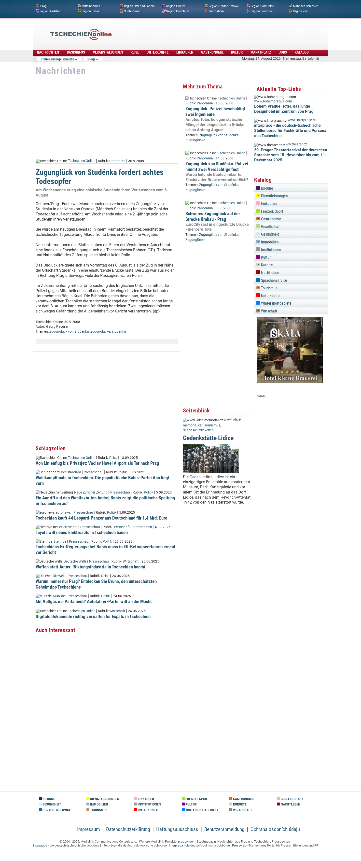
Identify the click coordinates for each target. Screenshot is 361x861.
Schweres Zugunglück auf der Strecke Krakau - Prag (212, 216)
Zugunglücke (100, 331)
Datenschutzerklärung (128, 829)
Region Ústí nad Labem (139, 6)
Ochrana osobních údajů (275, 829)
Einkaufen (184, 52)
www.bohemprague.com (273, 101)
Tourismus (212, 425)
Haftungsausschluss (177, 829)
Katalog (302, 52)
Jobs (283, 52)
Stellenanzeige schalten (57, 59)
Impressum (88, 829)
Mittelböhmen (91, 6)
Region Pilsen (91, 11)
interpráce (40, 845)
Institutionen (270, 249)
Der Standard (71, 472)
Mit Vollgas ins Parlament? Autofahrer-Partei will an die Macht (94, 601)
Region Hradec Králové (223, 6)
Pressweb (239, 845)
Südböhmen (132, 11)
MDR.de (59, 596)
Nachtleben (269, 272)
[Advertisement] (193, 30)
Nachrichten (48, 52)
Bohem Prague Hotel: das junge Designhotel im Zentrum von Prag (283, 109)
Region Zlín (300, 11)
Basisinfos (76, 52)
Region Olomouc (262, 11)
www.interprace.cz (302, 120)
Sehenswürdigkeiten (198, 430)
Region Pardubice (262, 6)
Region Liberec (175, 6)
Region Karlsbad (50, 11)
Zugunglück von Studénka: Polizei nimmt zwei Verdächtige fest (216, 166)
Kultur (237, 52)
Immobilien (269, 242)
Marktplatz (260, 52)
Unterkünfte (157, 52)
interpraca (176, 845)
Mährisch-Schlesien (306, 6)
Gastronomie (212, 52)
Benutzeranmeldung (224, 829)
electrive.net (68, 527)
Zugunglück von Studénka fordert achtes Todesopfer (100, 177)
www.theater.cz (295, 144)
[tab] (291, 187)
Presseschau (93, 472)
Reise (135, 52)
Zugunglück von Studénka (69, 331)
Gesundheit (269, 234)
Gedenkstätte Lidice (208, 438)
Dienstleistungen (274, 196)
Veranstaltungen (108, 52)
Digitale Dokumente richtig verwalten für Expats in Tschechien (93, 616)
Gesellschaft (270, 226)
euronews (63, 512)
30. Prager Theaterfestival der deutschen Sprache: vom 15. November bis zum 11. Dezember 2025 (290, 155)
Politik (122, 472)
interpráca (109, 845)
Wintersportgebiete (276, 303)
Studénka (118, 331)
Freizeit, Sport (271, 211)
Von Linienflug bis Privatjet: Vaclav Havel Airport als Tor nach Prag (97, 463)
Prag (43, 6)
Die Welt (59, 576)
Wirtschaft (122, 527)
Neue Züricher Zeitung (91, 492)
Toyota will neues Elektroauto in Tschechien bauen (82, 532)
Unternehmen (141, 527)
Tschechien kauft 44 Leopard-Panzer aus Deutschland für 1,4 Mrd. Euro (101, 518)
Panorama (117, 161)
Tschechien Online (81, 161)
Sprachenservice (273, 280)
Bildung (266, 188)
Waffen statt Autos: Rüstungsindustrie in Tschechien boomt (90, 567)
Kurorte (266, 265)
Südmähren (216, 11)
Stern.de (60, 541)
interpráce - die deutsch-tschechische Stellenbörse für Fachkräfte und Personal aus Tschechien (290, 130)
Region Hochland (177, 11)
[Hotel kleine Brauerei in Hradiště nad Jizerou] (290, 382)
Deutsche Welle (75, 561)
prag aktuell (186, 841)
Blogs (91, 59)
